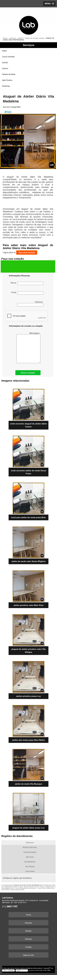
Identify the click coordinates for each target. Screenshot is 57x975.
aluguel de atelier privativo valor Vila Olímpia (28, 650)
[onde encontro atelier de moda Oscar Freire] (28, 450)
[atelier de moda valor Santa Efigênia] (28, 541)
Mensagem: (34, 333)
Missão (28, 931)
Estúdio (5, 63)
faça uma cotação (26, 252)
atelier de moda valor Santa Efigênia (28, 561)
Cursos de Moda (8, 57)
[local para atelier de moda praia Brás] (28, 497)
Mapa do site (28, 955)
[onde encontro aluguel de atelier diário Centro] (28, 403)
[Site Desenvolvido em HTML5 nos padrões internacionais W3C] (21, 970)
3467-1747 (12, 906)
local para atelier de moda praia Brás (28, 517)
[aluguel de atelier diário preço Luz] (28, 807)
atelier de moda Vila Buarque (28, 784)
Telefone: (39, 302)
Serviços (28, 45)
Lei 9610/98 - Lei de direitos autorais (12, 889)
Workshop (6, 86)
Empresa (28, 923)
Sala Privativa (7, 80)
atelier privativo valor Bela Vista (28, 605)
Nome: (14, 283)
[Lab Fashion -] (28, 21)
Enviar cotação (28, 373)
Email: (14, 292)
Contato (28, 947)
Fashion (5, 68)
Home (28, 915)
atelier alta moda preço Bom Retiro (28, 740)
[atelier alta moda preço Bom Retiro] (28, 720)
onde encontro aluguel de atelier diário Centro (28, 425)
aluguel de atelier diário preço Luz (28, 828)
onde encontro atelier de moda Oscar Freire (28, 472)
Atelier (4, 51)
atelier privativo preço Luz (28, 696)
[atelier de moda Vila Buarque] (28, 763)
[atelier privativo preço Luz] (28, 676)
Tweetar (8, 111)
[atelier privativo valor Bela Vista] (28, 585)
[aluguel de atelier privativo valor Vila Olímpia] (28, 629)
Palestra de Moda (8, 74)
